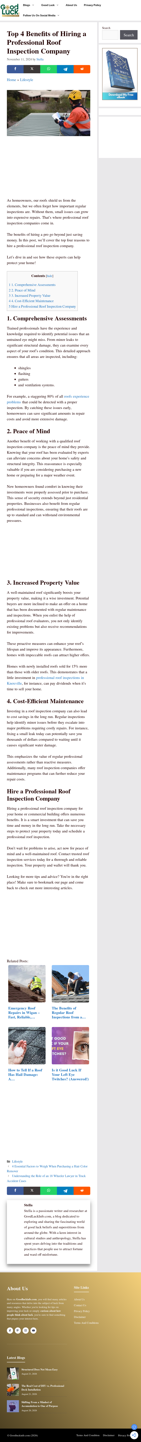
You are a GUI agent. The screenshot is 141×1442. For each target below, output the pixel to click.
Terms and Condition (88, 1435)
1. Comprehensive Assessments (32, 284)
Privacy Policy (92, 5)
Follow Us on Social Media (39, 15)
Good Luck (48, 5)
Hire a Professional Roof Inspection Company (42, 306)
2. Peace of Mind (22, 290)
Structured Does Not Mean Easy (39, 1369)
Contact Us (80, 1305)
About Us (71, 5)
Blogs (26, 5)
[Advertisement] (48, 171)
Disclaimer (80, 1317)
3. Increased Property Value (29, 295)
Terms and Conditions (86, 1322)
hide (49, 276)
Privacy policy (126, 1435)
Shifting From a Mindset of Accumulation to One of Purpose (39, 1404)
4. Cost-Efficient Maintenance (31, 300)
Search (106, 28)
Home (11, 79)
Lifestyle (26, 79)
